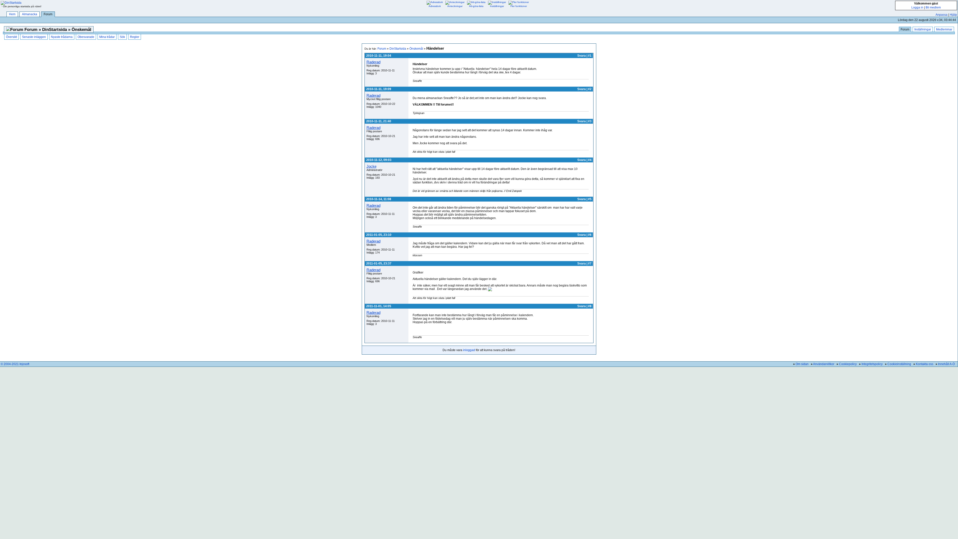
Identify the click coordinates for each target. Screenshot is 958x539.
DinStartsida (397, 48)
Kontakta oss (924, 364)
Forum (48, 14)
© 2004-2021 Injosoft (15, 364)
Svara (581, 55)
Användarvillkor (823, 364)
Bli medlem (933, 7)
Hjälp (953, 14)
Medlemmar (944, 29)
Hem (12, 14)
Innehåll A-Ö (946, 364)
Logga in (917, 7)
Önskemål (416, 48)
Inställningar (922, 29)
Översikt (11, 37)
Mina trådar (107, 37)
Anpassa (942, 14)
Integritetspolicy (872, 364)
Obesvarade (86, 37)
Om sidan (802, 364)
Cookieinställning (899, 364)
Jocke (371, 166)
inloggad (469, 350)
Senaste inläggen (34, 37)
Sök (122, 37)
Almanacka (29, 14)
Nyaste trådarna (62, 37)
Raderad (373, 62)
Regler (134, 37)
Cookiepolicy (848, 364)
